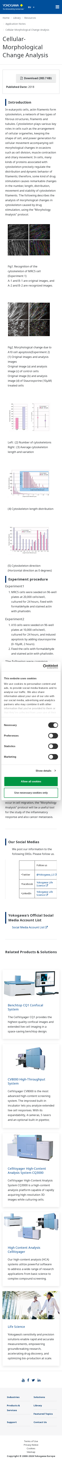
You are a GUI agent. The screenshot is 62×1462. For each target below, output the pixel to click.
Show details (43, 770)
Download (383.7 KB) (37, 78)
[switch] (53, 735)
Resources (30, 17)
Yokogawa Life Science (45, 884)
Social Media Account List (28, 927)
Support (12, 1422)
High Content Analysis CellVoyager (24, 1250)
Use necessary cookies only (31, 792)
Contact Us (40, 1422)
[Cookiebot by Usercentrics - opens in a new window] (43, 666)
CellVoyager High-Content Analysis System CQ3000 (27, 1170)
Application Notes (16, 23)
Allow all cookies (31, 781)
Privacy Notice (31, 1444)
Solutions (39, 1397)
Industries (13, 1397)
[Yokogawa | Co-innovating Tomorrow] (14, 7)
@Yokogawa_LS (45, 874)
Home (6, 17)
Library (17, 17)
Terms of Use (31, 1441)
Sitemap (31, 1451)
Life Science (16, 1327)
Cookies (31, 1448)
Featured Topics (43, 1413)
